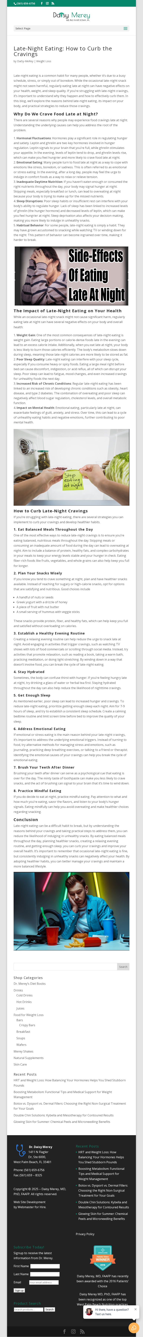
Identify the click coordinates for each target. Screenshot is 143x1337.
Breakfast (23, 1032)
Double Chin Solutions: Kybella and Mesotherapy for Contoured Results (64, 1115)
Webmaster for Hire (32, 1207)
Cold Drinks (24, 995)
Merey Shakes (23, 1051)
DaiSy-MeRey (25, 61)
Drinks (18, 990)
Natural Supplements (29, 1058)
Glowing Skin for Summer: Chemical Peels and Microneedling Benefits (62, 1122)
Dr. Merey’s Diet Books (30, 984)
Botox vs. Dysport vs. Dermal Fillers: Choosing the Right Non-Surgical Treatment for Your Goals (103, 1190)
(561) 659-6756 (34, 1170)
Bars (19, 1020)
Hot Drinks (24, 1002)
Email (17, 1282)
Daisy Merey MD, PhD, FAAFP (100, 1294)
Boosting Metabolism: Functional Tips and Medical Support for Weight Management (101, 1174)
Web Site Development (29, 1202)
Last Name (21, 1274)
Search (50, 1309)
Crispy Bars (27, 1025)
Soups (20, 1038)
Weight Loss (43, 61)
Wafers (21, 1045)
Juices (20, 1008)
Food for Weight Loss (29, 1015)
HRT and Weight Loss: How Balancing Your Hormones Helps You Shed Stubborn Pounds (101, 1157)
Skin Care (20, 1064)
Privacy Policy (85, 1234)
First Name (21, 1266)
